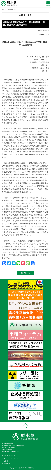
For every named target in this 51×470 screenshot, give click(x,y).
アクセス (7, 464)
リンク (6, 461)
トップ (4, 9)
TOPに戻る (25, 273)
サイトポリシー (9, 455)
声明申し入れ (12, 9)
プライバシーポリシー (12, 458)
